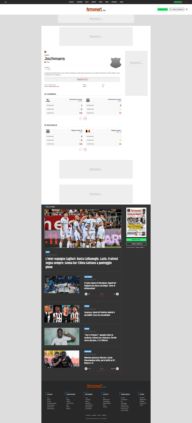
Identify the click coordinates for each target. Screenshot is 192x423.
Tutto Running (69, 403)
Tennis (106, 2)
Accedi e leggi (139, 247)
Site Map (142, 401)
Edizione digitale (107, 403)
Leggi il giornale (177, 9)
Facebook (88, 415)
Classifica (71, 2)
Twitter (99, 415)
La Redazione (124, 399)
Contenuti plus (178, 2)
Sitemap (105, 406)
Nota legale (124, 403)
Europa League (50, 405)
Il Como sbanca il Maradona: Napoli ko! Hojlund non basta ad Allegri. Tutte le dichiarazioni (100, 286)
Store (104, 405)
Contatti (123, 397)
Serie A (87, 2)
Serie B (49, 401)
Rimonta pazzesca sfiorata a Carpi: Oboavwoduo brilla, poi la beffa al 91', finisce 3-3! (100, 360)
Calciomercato (50, 408)
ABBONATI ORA (162, 9)
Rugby (68, 399)
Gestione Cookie (125, 406)
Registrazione (143, 399)
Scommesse (114, 2)
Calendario (79, 2)
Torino (100, 2)
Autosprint (87, 399)
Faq (122, 401)
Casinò (121, 2)
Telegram (104, 415)
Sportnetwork (88, 406)
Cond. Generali (124, 410)
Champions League (51, 403)
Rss (104, 397)
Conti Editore (88, 408)
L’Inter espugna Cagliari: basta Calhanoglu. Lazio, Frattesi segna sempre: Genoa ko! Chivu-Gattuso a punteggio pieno (82, 263)
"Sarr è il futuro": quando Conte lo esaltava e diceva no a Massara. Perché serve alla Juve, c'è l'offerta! (100, 338)
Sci (67, 397)
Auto (86, 397)
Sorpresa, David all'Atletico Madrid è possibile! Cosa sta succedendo (99, 314)
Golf (67, 405)
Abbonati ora (136, 239)
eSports (68, 408)
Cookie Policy (124, 405)
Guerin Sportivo (89, 405)
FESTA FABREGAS (88, 277)
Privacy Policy (124, 408)
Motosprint (88, 403)
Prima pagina (106, 401)
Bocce (68, 406)
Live (186, 2)
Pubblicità (142, 397)
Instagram (94, 415)
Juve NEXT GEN (88, 351)
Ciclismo (68, 401)
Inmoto (87, 401)
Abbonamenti (106, 399)
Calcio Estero (50, 406)
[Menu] (5, 2)
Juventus (94, 2)
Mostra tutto (82, 79)
